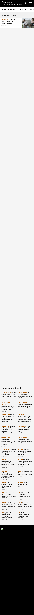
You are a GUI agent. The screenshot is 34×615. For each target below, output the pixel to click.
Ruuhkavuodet (12, 9)
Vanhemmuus (23, 9)
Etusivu (3, 9)
